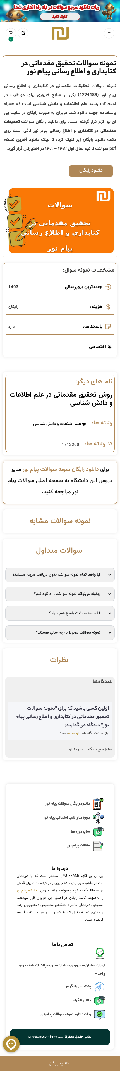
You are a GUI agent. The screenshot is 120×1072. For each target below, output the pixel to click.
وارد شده (74, 733)
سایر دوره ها (80, 832)
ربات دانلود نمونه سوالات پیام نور (65, 1014)
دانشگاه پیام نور (28, 890)
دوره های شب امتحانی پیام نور (67, 818)
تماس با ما (62, 945)
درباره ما (60, 869)
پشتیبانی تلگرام (78, 986)
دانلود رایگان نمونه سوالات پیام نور (61, 469)
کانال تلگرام (82, 1000)
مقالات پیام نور (78, 846)
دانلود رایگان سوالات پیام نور (67, 804)
